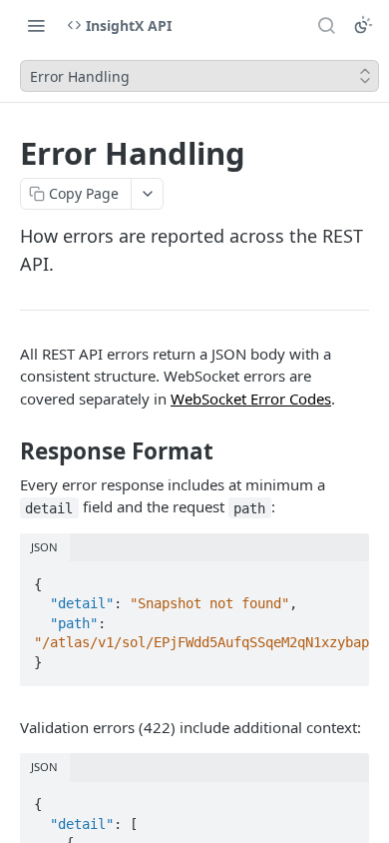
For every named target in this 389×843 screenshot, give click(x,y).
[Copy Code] (345, 578)
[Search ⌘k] (326, 25)
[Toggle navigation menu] (36, 25)
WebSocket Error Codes (251, 399)
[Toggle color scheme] (363, 25)
